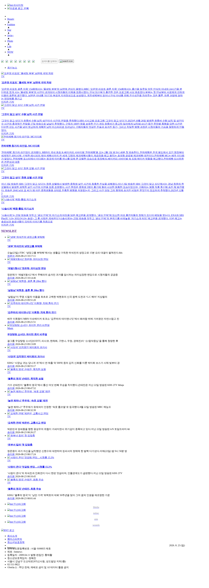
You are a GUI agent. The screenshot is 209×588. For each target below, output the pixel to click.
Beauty (10, 19)
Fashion (11, 24)
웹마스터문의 (14, 539)
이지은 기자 (7, 102)
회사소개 (12, 536)
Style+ (10, 35)
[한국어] (3, 61)
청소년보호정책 (15, 542)
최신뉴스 (12, 67)
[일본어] (12, 61)
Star (9, 30)
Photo (10, 41)
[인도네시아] (34, 61)
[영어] (7, 61)
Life (9, 46)
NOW (10, 52)
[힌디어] (30, 61)
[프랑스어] (21, 61)
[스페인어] (25, 61)
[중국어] (16, 61)
